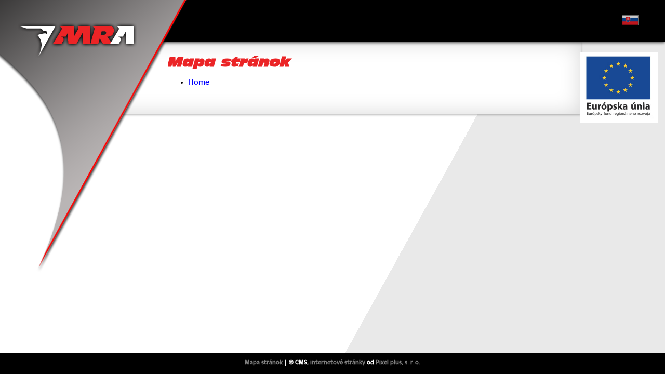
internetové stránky (337, 362)
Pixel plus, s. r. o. (398, 362)
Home (199, 82)
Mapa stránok (264, 362)
